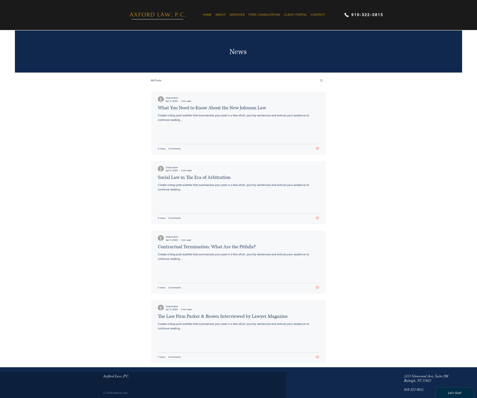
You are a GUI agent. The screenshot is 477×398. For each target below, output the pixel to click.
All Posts (156, 80)
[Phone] (346, 15)
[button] (237, 14)
